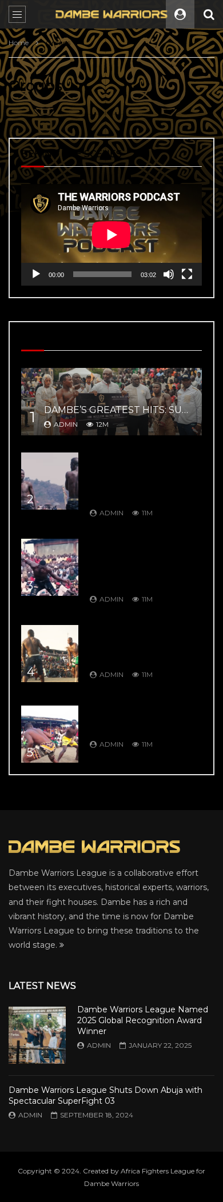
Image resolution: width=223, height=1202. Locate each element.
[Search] (208, 14)
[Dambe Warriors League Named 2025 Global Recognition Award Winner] (37, 1035)
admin (66, 424)
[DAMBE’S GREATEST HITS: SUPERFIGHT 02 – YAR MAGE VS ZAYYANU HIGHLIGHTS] (111, 402)
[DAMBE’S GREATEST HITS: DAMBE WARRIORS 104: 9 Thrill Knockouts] (49, 734)
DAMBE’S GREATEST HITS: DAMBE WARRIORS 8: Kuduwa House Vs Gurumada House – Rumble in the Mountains (144, 477)
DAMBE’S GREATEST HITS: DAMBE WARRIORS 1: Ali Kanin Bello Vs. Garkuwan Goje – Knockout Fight (144, 644)
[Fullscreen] (187, 274)
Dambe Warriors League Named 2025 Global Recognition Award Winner (142, 1020)
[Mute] (168, 274)
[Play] (36, 274)
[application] (111, 235)
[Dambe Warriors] (112, 14)
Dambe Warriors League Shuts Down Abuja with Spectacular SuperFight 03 (105, 1095)
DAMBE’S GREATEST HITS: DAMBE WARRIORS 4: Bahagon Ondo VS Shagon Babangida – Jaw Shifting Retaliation (144, 563)
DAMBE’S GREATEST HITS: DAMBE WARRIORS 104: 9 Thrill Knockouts (144, 719)
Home (19, 42)
